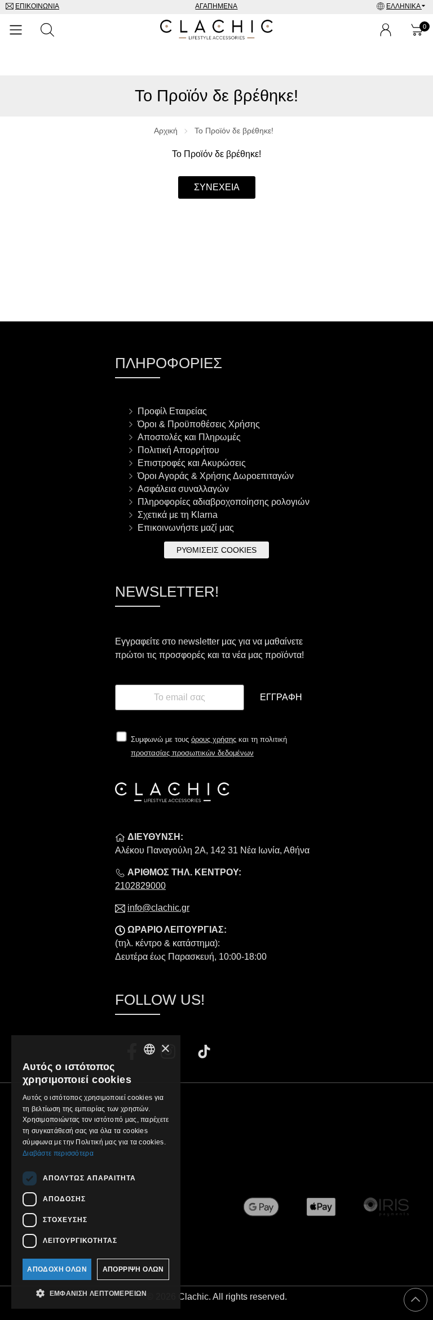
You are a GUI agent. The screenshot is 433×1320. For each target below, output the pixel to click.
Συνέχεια (217, 187)
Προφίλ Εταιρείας (172, 411)
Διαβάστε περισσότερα (58, 1153)
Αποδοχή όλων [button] (57, 1269)
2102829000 (140, 886)
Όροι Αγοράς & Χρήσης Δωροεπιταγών (216, 476)
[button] (96, 1292)
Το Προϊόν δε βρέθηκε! (234, 130)
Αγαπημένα (216, 6)
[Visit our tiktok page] (204, 1053)
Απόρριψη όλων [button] (133, 1269)
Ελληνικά (404, 6)
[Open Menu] (16, 30)
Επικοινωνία (37, 6)
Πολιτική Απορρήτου (178, 450)
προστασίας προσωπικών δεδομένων (192, 753)
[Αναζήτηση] (47, 30)
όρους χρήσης (213, 739)
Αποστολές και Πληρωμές (189, 437)
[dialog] (95, 1172)
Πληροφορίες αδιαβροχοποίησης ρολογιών (224, 502)
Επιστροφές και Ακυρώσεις (192, 463)
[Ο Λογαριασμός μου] (385, 30)
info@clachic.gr (158, 907)
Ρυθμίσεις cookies (216, 549)
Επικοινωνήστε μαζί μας (186, 528)
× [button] (165, 1049)
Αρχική (166, 130)
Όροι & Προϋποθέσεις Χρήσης (199, 424)
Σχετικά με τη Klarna (178, 515)
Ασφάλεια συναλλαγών (183, 489)
